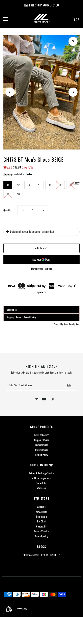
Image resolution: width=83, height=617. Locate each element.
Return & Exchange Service (41, 473)
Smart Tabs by (70, 324)
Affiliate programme (41, 478)
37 (8, 194)
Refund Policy (41, 455)
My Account (41, 512)
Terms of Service (41, 435)
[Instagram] (52, 400)
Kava (78, 324)
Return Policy (41, 450)
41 (39, 185)
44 (8, 185)
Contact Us (41, 526)
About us (41, 507)
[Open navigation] (11, 19)
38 (71, 185)
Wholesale (41, 488)
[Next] (73, 92)
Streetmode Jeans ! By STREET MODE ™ (41, 555)
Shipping (7, 174)
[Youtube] (44, 400)
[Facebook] (30, 400)
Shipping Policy (41, 440)
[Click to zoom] (73, 41)
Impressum (41, 516)
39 (60, 185)
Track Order (41, 483)
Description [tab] (12, 309)
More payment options (41, 269)
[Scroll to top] (74, 606)
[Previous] (10, 92)
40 (28, 185)
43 (50, 185)
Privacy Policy (41, 445)
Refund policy (41, 536)
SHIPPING (40, 5)
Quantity (7, 210)
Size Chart (41, 521)
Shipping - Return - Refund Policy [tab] (21, 317)
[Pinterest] (36, 400)
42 (18, 185)
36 (18, 194)
